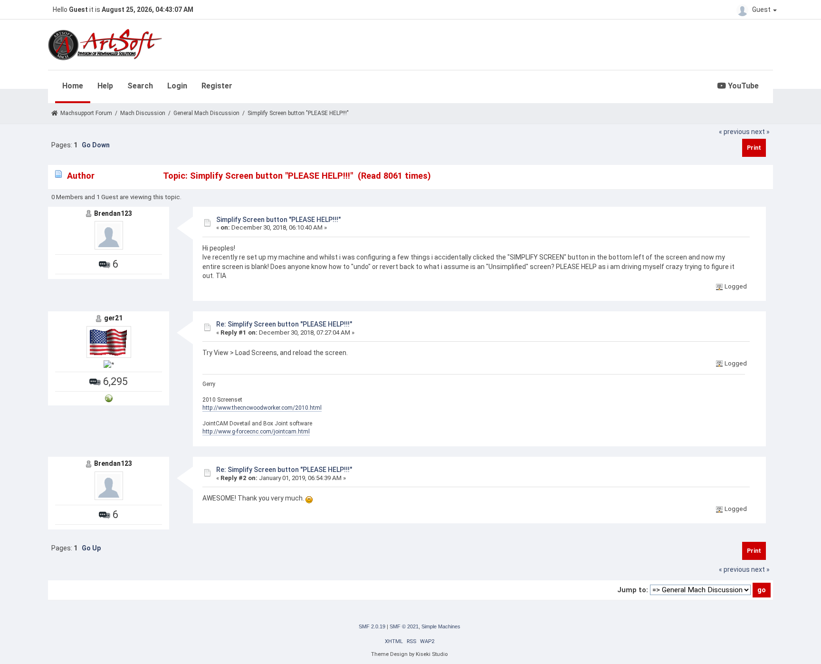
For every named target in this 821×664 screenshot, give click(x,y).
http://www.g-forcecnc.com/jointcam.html (256, 431)
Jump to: (632, 590)
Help (105, 85)
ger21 (113, 318)
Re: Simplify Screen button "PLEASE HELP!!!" (284, 324)
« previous (734, 131)
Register (216, 85)
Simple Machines (440, 626)
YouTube (742, 85)
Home (72, 85)
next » (760, 131)
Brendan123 (113, 213)
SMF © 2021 (404, 626)
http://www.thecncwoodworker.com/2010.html (262, 407)
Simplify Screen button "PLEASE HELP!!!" (278, 219)
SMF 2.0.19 (372, 626)
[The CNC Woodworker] (109, 398)
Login (177, 85)
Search (140, 85)
